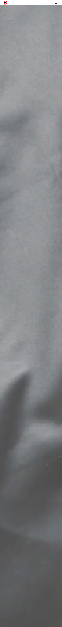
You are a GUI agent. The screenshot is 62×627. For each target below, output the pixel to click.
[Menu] (56, 2)
